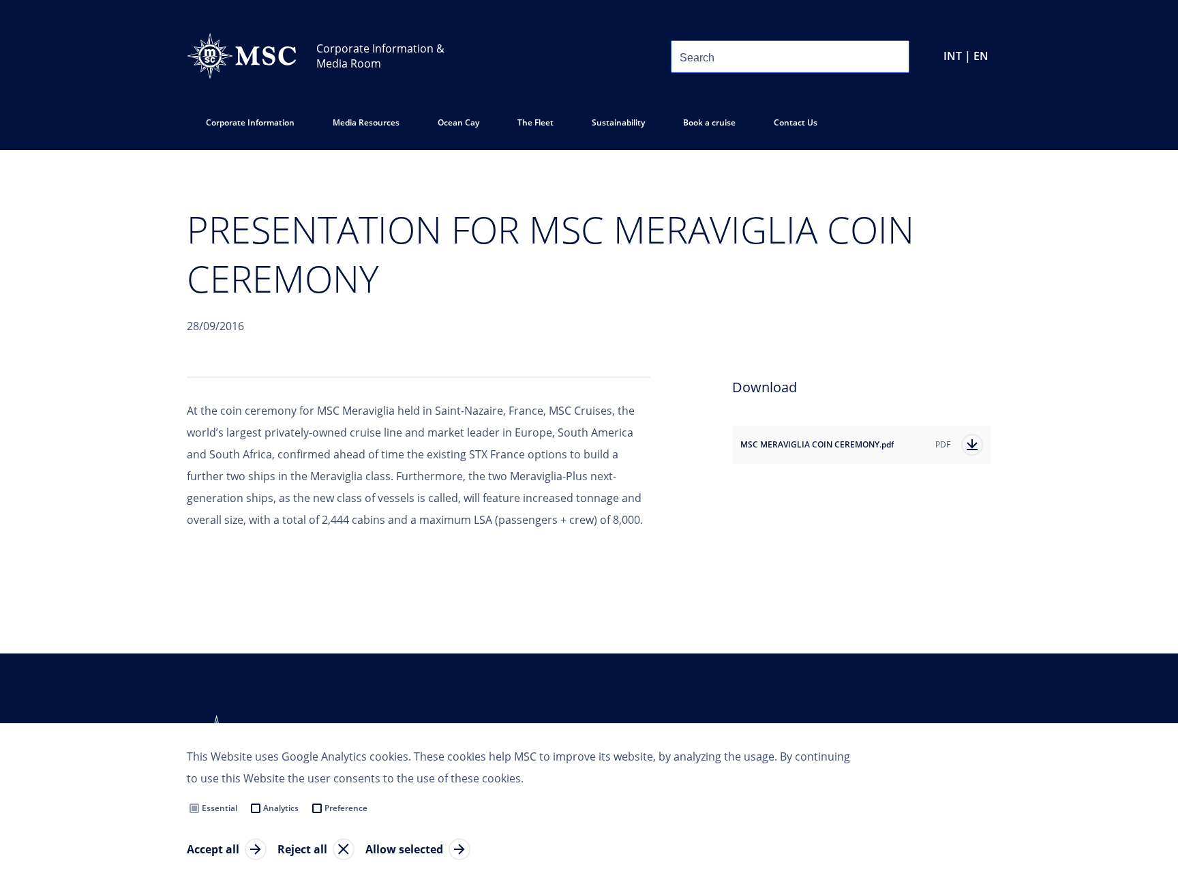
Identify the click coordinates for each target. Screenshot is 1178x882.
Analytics (281, 808)
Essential (219, 808)
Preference (345, 808)
